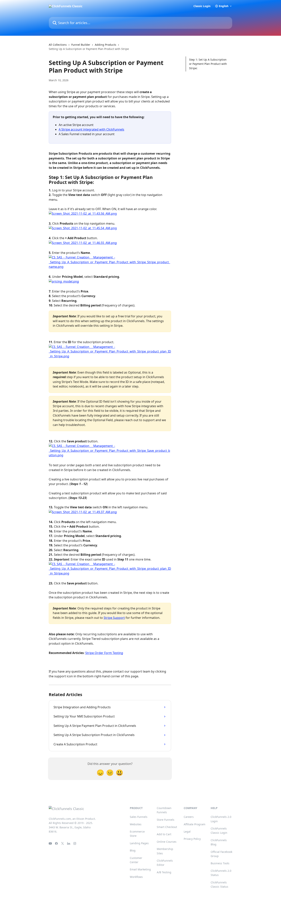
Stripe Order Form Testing (104, 653)
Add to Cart (164, 834)
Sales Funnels (138, 817)
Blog (133, 850)
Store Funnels (165, 819)
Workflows (136, 877)
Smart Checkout (167, 827)
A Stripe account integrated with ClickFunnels (91, 129)
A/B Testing (164, 872)
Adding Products (105, 44)
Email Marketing (140, 869)
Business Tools (220, 863)
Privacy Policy (192, 839)
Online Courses (166, 841)
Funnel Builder (80, 44)
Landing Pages (139, 843)
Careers (189, 817)
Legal (187, 831)
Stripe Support (114, 618)
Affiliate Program (194, 824)
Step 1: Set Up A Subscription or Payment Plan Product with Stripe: (208, 64)
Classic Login (201, 6)
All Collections (58, 44)
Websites (135, 824)
